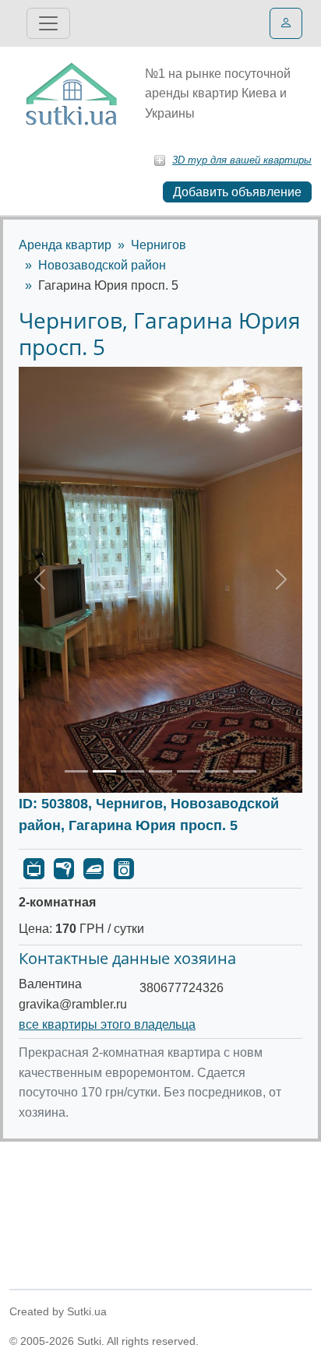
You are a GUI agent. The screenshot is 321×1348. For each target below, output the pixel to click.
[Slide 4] (160, 771)
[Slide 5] (188, 771)
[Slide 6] (216, 771)
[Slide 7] (244, 771)
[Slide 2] (104, 771)
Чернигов (158, 245)
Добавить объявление (237, 192)
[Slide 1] (76, 771)
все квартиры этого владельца (107, 1024)
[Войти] (286, 23)
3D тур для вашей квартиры (242, 160)
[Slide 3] (132, 771)
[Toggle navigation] (48, 23)
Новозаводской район (102, 265)
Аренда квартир (65, 245)
